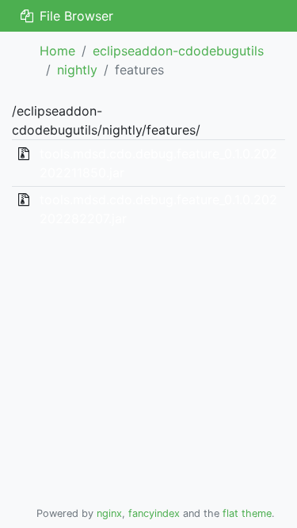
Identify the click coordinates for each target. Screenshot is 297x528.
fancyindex (154, 513)
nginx (109, 513)
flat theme (247, 513)
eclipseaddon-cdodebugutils (178, 51)
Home (57, 51)
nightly (77, 70)
